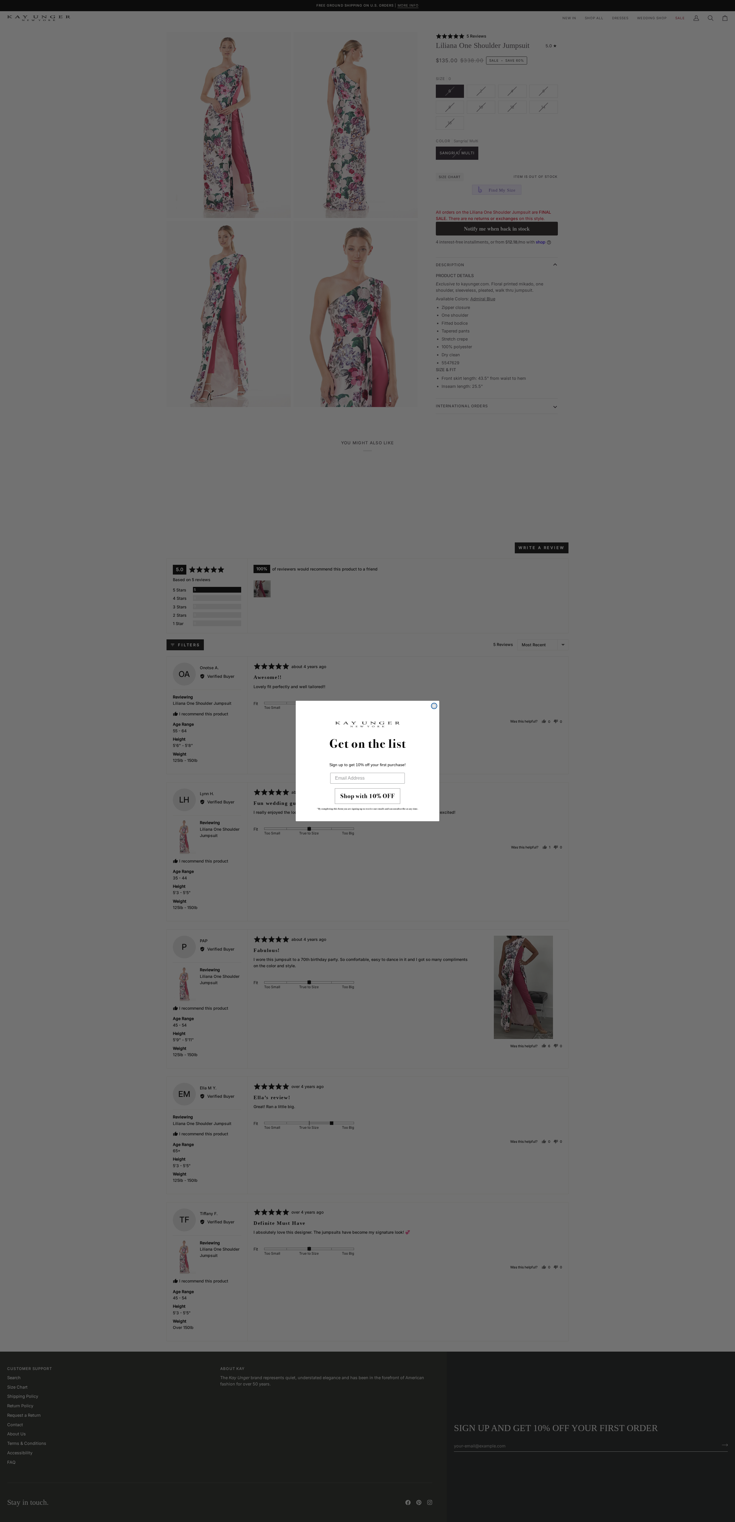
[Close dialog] (434, 706)
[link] (367, 801)
